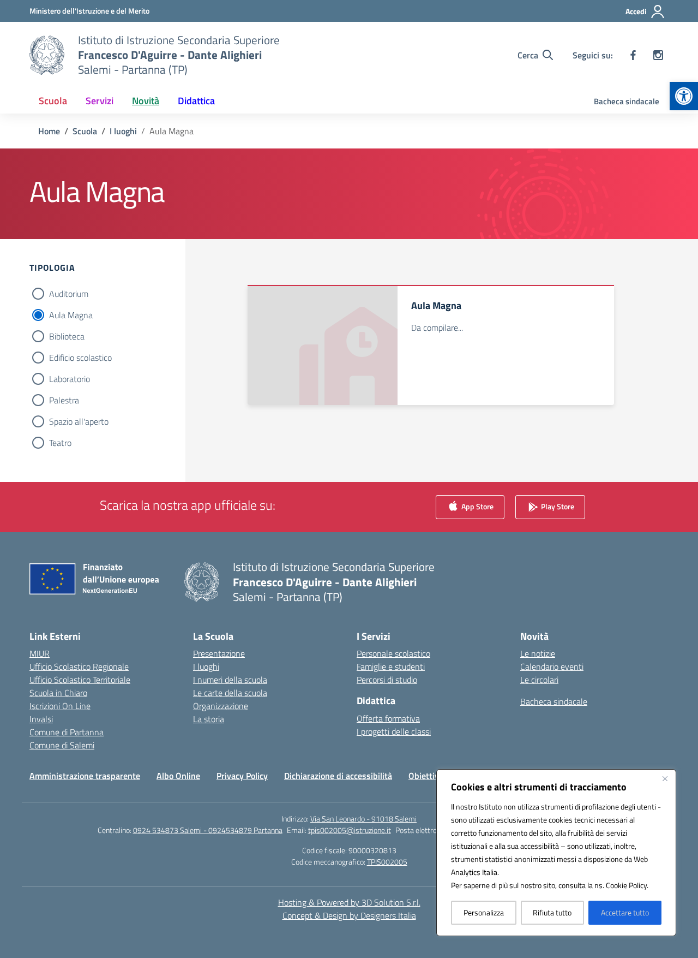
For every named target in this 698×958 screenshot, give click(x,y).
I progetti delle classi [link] (394, 731)
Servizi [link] (99, 100)
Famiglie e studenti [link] (391, 666)
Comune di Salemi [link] (61, 745)
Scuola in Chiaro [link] (58, 692)
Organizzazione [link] (220, 705)
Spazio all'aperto (79, 421)
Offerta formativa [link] (388, 718)
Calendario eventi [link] (551, 666)
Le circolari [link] (539, 679)
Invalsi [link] (41, 718)
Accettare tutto (625, 912)
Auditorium (68, 293)
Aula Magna (71, 315)
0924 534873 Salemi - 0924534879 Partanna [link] (207, 830)
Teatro (60, 442)
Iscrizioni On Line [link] (60, 705)
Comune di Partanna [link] (66, 732)
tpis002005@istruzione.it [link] (349, 830)
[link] (684, 96)
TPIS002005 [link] (387, 861)
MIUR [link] (39, 653)
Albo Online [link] (178, 775)
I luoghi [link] (206, 666)
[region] (556, 852)
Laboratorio (69, 378)
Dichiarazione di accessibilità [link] (338, 775)
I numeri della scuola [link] (230, 679)
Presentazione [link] (219, 653)
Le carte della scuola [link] (230, 692)
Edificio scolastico (80, 357)
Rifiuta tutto (552, 912)
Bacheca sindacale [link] (626, 101)
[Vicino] (664, 778)
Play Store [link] (556, 506)
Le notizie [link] (537, 653)
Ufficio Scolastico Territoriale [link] (79, 679)
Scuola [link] (53, 100)
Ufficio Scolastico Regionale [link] (79, 666)
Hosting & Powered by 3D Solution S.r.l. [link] (349, 902)
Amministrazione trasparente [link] (84, 775)
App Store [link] (477, 506)
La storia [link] (208, 718)
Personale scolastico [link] (393, 653)
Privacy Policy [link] (242, 775)
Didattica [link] (196, 100)
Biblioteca (67, 336)
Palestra (64, 400)
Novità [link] (145, 100)
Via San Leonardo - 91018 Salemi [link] (363, 818)
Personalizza (484, 912)
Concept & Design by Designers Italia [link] (349, 915)
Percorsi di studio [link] (387, 679)
